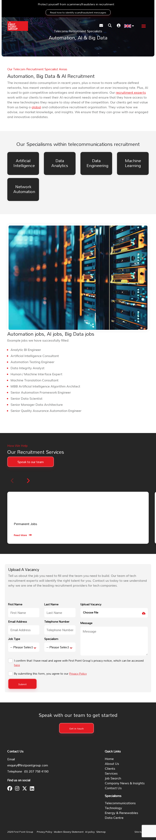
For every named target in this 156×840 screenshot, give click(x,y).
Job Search (113, 778)
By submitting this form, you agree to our (50, 673)
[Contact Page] (101, 26)
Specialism (51, 639)
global (36, 107)
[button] (28, 480)
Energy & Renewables (121, 813)
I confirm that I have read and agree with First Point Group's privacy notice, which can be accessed (79, 662)
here (17, 665)
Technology (113, 808)
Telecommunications (120, 803)
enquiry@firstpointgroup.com (27, 765)
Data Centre (114, 818)
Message (86, 623)
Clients (110, 769)
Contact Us (113, 788)
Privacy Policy (78, 673)
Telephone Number (56, 621)
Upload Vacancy (90, 604)
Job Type (14, 639)
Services (111, 773)
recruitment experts (131, 92)
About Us (112, 764)
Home (109, 759)
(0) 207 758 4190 (36, 771)
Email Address (17, 621)
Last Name (51, 604)
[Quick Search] (110, 26)
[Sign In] (118, 26)
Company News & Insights (125, 783)
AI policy (90, 832)
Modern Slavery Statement (68, 832)
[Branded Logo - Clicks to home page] (17, 26)
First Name (15, 604)
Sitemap (101, 832)
